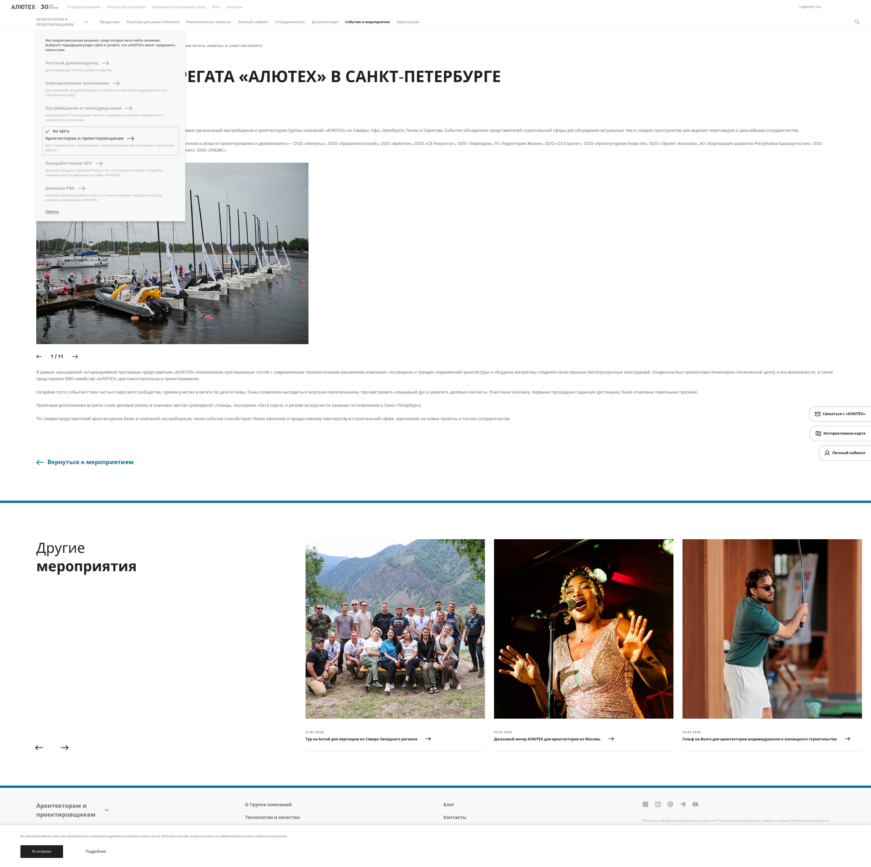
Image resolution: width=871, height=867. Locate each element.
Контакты (454, 817)
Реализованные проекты (208, 22)
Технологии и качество (272, 817)
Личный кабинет (253, 22)
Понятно (52, 211)
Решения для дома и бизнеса (153, 22)
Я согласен (41, 851)
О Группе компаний (268, 804)
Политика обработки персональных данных (679, 820)
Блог (216, 7)
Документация (325, 22)
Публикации (408, 22)
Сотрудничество (290, 22)
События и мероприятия (367, 22)
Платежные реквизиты (810, 820)
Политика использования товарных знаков (753, 820)
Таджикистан (810, 7)
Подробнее (96, 851)
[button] (39, 356)
